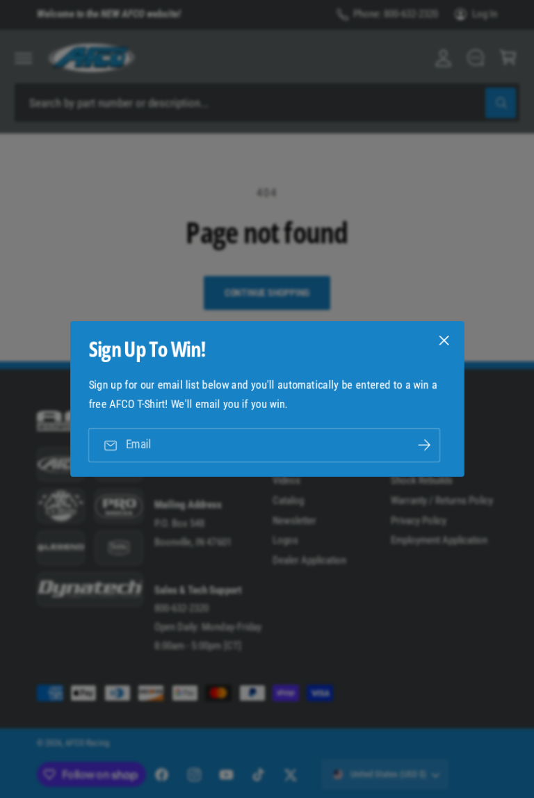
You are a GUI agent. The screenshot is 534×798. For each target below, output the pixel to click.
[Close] (443, 340)
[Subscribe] (423, 445)
